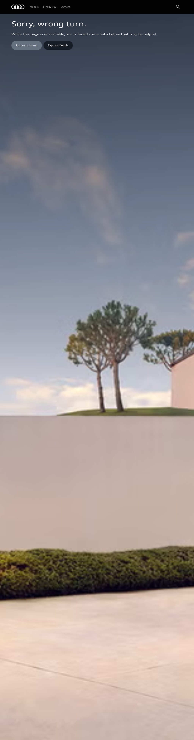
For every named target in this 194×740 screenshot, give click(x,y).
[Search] (178, 6)
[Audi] (17, 7)
